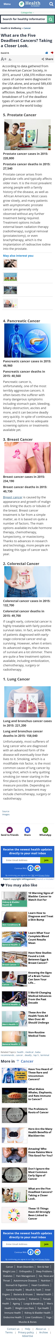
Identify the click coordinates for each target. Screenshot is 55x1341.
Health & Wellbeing (11, 28)
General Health (14, 1289)
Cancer (9, 1266)
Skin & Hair (43, 1266)
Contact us (13, 1329)
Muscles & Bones (28, 1321)
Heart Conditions (40, 1285)
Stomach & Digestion (17, 1285)
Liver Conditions (33, 1317)
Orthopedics (25, 1271)
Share (49, 59)
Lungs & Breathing (33, 1303)
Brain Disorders (25, 1266)
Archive (43, 1332)
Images (6, 814)
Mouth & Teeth (33, 1289)
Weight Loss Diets (24, 1308)
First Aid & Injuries (15, 1298)
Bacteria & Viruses (23, 1294)
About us (41, 1329)
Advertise (27, 1336)
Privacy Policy (44, 875)
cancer (19, 1055)
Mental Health (44, 1294)
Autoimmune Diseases (25, 1280)
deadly (28, 1055)
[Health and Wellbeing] (29, 3)
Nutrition (45, 1280)
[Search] (50, 19)
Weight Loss (9, 1271)
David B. (5, 52)
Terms (9, 1332)
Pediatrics (34, 1298)
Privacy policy (26, 1332)
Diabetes (7, 1275)
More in (17, 1061)
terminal (44, 1055)
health (20, 1052)
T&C (33, 875)
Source (5, 811)
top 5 (36, 1055)
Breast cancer (12, 497)
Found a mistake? (45, 879)
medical (29, 1052)
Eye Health (43, 1308)
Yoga (48, 1317)
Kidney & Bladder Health (37, 1312)
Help (27, 1329)
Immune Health (12, 1312)
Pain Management (25, 1275)
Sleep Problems (44, 1271)
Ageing (16, 1303)
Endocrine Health (13, 1317)
